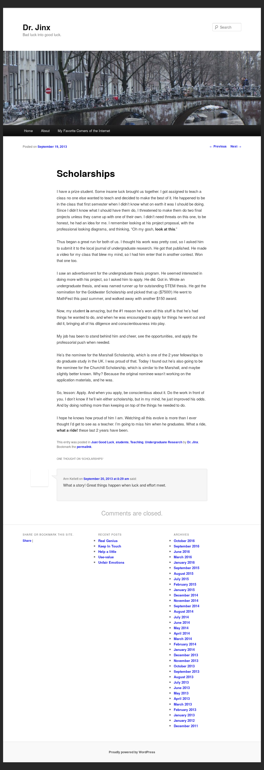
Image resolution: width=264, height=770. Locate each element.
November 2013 (186, 660)
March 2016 (183, 556)
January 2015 (184, 589)
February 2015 (185, 584)
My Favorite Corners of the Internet (84, 130)
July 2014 (181, 617)
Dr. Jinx (37, 26)
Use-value (106, 556)
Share (27, 540)
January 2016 (184, 562)
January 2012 (184, 720)
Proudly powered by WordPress (132, 752)
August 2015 (183, 573)
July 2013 (181, 682)
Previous (218, 146)
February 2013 (185, 709)
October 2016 (184, 540)
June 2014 (182, 622)
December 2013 (186, 654)
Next (235, 146)
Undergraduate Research (163, 442)
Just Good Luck (102, 442)
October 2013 (184, 665)
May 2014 (181, 627)
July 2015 (181, 578)
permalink (84, 446)
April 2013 (182, 698)
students (122, 442)
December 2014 (186, 595)
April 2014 (182, 633)
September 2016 (186, 546)
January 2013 (184, 714)
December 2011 (186, 725)
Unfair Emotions (111, 562)
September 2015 (186, 567)
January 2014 (184, 649)
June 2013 (182, 687)
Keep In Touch (109, 546)
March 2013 (183, 704)
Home (28, 130)
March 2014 (183, 638)
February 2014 (185, 644)
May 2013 (181, 693)
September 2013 (186, 671)
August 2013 (183, 676)
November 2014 (186, 600)
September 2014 (186, 605)
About (45, 130)
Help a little (107, 551)
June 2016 (182, 551)
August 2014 (183, 611)
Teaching (136, 442)
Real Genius (108, 540)
